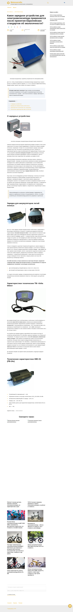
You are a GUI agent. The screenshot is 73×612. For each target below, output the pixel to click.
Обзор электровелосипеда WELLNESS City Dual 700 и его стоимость (36, 546)
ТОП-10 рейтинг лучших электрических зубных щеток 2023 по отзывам (57, 28)
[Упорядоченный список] (14, 590)
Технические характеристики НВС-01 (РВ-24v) (21, 109)
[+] (23, 590)
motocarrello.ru (11, 608)
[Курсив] (9, 590)
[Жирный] (8, 590)
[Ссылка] (20, 590)
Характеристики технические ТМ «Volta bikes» (21, 107)
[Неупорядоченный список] (15, 590)
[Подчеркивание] (11, 590)
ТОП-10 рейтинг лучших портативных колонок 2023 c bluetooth (56, 42)
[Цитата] (17, 590)
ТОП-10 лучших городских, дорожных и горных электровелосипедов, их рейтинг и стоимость (36, 504)
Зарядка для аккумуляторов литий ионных (20, 105)
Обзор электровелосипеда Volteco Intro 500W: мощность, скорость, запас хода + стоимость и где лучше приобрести (36, 572)
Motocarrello (16, 2)
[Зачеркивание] (12, 590)
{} (21, 590)
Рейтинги (9, 7)
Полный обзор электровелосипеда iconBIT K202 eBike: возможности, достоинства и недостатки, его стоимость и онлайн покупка (16, 524)
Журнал (14, 7)
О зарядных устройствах (16, 103)
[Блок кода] (18, 590)
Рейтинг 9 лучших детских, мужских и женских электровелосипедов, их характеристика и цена (14, 504)
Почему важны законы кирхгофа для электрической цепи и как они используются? (57, 55)
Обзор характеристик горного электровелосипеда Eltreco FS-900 (15, 572)
